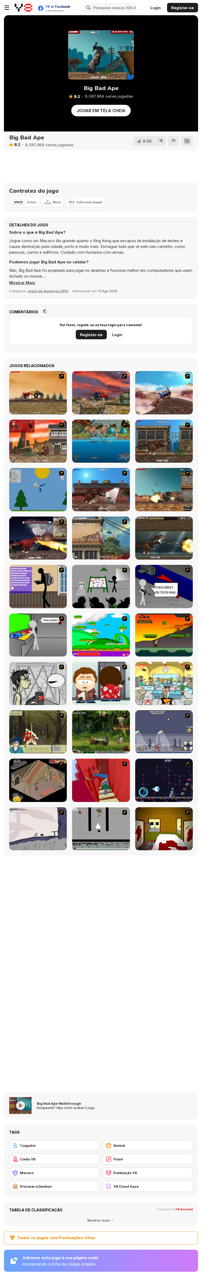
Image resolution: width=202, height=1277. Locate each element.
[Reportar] (173, 141)
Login (155, 8)
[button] (22, 283)
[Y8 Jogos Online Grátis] (23, 8)
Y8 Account (184, 1209)
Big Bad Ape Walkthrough (59, 1103)
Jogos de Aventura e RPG (47, 291)
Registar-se (182, 8)
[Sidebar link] (7, 7)
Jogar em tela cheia (101, 110)
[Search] (87, 7)
